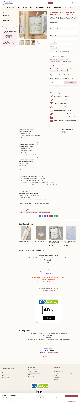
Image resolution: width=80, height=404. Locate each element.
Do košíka (70, 82)
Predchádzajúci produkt (27, 220)
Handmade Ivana (57, 89)
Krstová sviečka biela (24, 241)
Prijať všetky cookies (72, 396)
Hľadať (50, 3)
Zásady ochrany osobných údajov (8, 401)
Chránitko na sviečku (39, 241)
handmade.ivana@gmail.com (49, 290)
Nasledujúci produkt (70, 220)
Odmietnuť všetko (71, 399)
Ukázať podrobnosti (71, 401)
